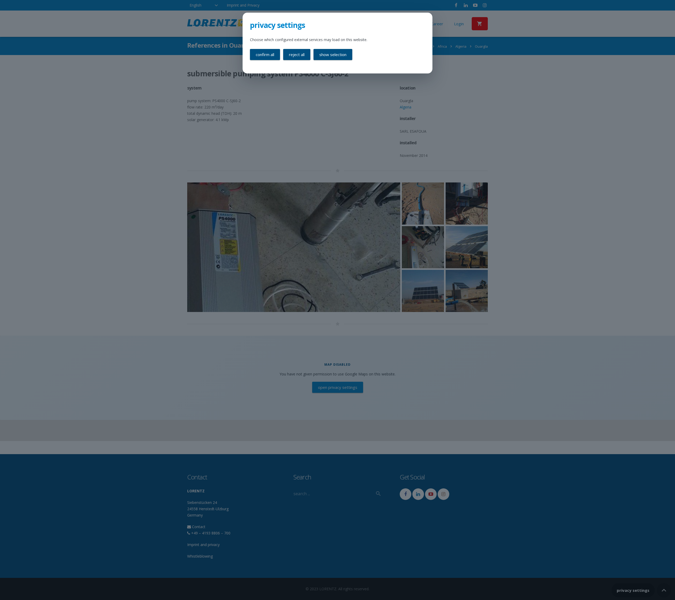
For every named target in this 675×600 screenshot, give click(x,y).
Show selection (332, 54)
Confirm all (265, 54)
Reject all (297, 54)
